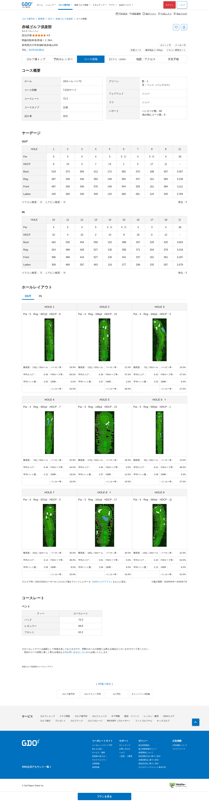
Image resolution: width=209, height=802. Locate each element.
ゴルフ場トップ (35, 59)
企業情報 (95, 763)
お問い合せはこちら (76, 652)
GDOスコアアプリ (102, 581)
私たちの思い (97, 749)
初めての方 (181, 14)
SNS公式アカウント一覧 (35, 767)
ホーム (40, 5)
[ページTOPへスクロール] (195, 722)
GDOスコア (168, 716)
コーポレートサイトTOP (102, 745)
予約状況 (123, 14)
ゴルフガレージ (95, 721)
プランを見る (104, 796)
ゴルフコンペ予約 (92, 694)
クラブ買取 (64, 716)
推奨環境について (145, 752)
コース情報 (91, 59)
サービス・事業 (98, 752)
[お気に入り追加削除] (176, 27)
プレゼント (60, 721)
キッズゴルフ (163, 721)
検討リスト (151, 14)
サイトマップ (124, 745)
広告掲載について (179, 745)
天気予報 (173, 59)
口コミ (118, 59)
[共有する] (184, 27)
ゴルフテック (76, 721)
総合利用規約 (143, 745)
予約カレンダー (63, 59)
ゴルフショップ (47, 716)
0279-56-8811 (36, 50)
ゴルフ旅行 (45, 721)
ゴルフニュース (99, 716)
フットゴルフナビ (143, 721)
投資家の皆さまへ (99, 756)
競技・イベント (131, 716)
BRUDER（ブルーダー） (119, 721)
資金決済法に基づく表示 (148, 763)
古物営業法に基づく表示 (148, 760)
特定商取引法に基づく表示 (149, 756)
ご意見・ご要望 (125, 756)
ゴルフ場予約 (28, 19)
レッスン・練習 (151, 716)
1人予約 (116, 694)
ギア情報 (115, 716)
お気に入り (166, 14)
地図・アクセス (145, 59)
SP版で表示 (104, 684)
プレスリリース (178, 749)
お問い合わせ (124, 749)
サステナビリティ (99, 760)
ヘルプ (182, 5)
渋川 (50, 19)
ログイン (170, 5)
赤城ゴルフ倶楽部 (64, 19)
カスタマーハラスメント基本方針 (152, 767)
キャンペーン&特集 (141, 694)
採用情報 (95, 767)
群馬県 (41, 19)
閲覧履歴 (136, 14)
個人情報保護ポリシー (147, 749)
